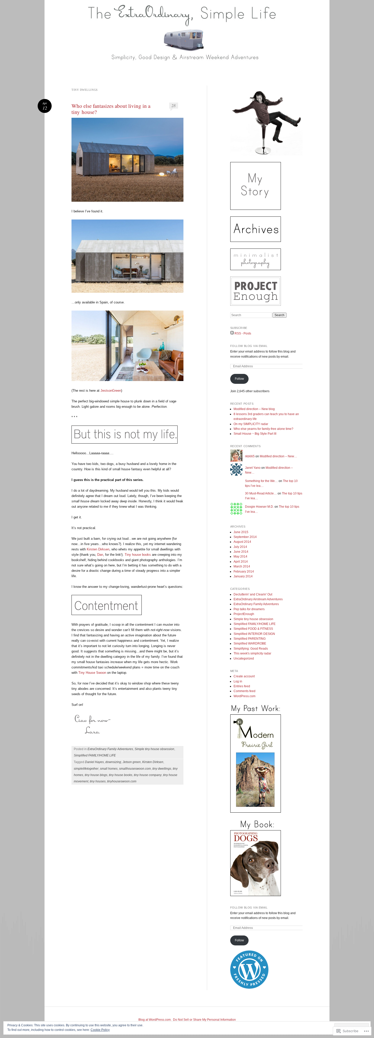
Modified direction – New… (278, 456)
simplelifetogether (86, 768)
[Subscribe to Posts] (232, 333)
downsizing (113, 762)
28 (173, 105)
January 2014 (243, 576)
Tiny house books (138, 555)
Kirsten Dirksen (98, 549)
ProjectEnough (244, 614)
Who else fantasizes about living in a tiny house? (110, 108)
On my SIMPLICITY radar (251, 424)
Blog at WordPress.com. (154, 1019)
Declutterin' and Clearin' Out (253, 594)
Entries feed (242, 686)
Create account (244, 676)
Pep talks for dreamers (249, 609)
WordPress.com (244, 696)
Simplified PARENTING (250, 638)
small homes (109, 768)
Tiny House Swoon (92, 673)
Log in (238, 681)
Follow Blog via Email (249, 345)
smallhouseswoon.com (135, 768)
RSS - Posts (243, 333)
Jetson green (132, 762)
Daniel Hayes (94, 762)
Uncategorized (244, 658)
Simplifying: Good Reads (251, 648)
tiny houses (98, 781)
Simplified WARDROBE (250, 643)
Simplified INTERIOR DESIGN (254, 634)
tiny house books (120, 775)
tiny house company (148, 775)
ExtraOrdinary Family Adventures (110, 749)
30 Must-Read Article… (261, 493)
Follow (239, 379)
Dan (100, 555)
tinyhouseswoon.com (121, 781)
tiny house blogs (96, 775)
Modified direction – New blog (254, 409)
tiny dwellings (161, 768)
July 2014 (240, 547)
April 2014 (241, 561)
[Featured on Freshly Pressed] (249, 987)
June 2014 (241, 551)
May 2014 (240, 556)
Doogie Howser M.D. (259, 506)
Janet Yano (253, 468)
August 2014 (242, 542)
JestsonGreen (110, 390)
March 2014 (242, 566)
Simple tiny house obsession (154, 749)
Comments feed (244, 691)
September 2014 (245, 537)
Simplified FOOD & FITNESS (253, 629)
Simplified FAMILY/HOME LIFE (95, 755)
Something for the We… (261, 481)
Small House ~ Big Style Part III (255, 433)
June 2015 (241, 532)
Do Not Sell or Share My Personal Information (204, 1019)
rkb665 (250, 456)
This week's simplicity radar (252, 653)
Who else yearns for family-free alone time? (263, 429)
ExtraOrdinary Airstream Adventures (258, 599)
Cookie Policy (100, 1030)
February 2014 (244, 571)
